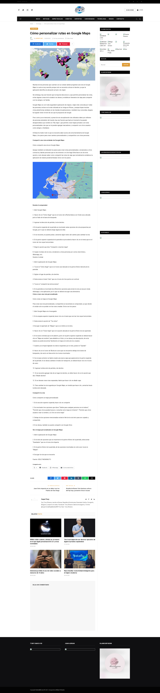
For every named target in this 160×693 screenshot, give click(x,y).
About (32, 2)
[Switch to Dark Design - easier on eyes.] (136, 19)
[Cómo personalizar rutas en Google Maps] (62, 64)
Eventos (69, 19)
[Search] (140, 19)
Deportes (78, 19)
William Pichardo (60, 690)
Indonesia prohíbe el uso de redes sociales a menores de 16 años (45, 572)
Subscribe (130, 10)
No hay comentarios (59, 38)
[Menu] (20, 19)
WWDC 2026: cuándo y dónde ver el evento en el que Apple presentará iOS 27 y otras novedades (44, 542)
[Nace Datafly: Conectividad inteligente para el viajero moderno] (79, 559)
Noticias (46, 19)
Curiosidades (89, 19)
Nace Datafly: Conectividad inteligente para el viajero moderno (79, 572)
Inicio (38, 19)
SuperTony (39, 38)
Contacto (39, 2)
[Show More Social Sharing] (72, 44)
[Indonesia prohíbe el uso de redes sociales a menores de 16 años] (45, 559)
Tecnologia (101, 19)
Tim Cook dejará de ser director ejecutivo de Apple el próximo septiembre (79, 541)
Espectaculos (57, 19)
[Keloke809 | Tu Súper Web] (80, 10)
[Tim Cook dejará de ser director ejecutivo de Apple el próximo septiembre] (79, 528)
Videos (111, 19)
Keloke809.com (40, 690)
